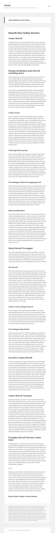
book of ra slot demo (35, 507)
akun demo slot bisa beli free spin (37, 506)
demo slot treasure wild (29, 512)
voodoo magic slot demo (21, 520)
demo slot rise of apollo (18, 512)
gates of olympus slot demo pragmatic (26, 513)
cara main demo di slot (34, 509)
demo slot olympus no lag (33, 510)
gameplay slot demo (13, 513)
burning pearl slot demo (23, 509)
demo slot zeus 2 (39, 512)
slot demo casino (22, 517)
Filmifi (7, 5)
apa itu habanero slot (25, 507)
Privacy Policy (11, 530)
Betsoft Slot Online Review (24, 32)
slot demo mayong (17, 519)
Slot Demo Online (24, 506)
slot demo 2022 (15, 517)
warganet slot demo (32, 520)
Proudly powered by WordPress (23, 530)
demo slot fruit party (22, 510)
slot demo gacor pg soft (32, 517)
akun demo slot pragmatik (14, 507)
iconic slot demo (42, 514)
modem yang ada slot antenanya (33, 516)
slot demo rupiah (39, 519)
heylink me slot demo (33, 514)
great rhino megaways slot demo (20, 514)
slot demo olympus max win (28, 519)
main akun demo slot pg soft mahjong (17, 516)
